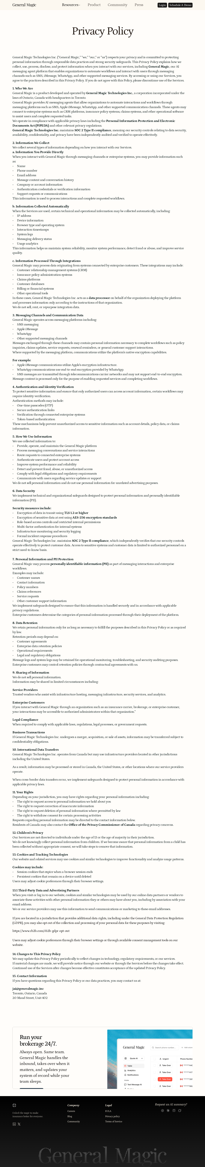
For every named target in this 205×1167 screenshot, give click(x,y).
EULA (108, 1111)
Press (139, 5)
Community (117, 5)
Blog (69, 1116)
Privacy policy (112, 1116)
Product (94, 5)
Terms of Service (113, 1121)
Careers (71, 1111)
